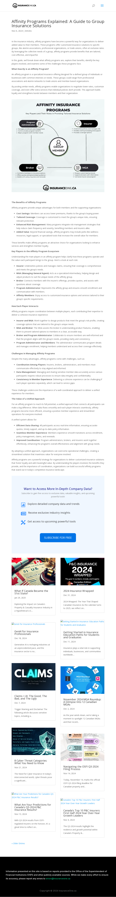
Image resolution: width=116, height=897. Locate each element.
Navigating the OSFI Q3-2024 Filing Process (80, 768)
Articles (28, 30)
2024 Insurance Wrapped (78, 591)
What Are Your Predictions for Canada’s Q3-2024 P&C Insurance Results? (32, 807)
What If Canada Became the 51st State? (31, 592)
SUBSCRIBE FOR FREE (58, 538)
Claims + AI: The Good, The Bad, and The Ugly (30, 697)
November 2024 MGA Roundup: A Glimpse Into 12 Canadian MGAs (82, 702)
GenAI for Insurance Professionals (26, 633)
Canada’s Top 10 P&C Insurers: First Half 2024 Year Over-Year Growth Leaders (81, 813)
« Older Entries (18, 843)
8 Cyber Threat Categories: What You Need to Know (30, 762)
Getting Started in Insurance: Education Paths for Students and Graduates (81, 634)
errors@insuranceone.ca (58, 878)
